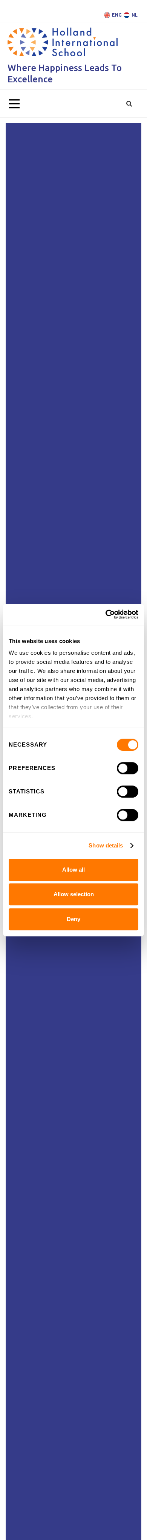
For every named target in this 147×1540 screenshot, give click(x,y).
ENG (117, 14)
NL (135, 14)
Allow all (73, 869)
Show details (106, 845)
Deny (73, 919)
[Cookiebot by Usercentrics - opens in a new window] (105, 614)
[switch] (127, 768)
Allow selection (74, 894)
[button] (14, 104)
